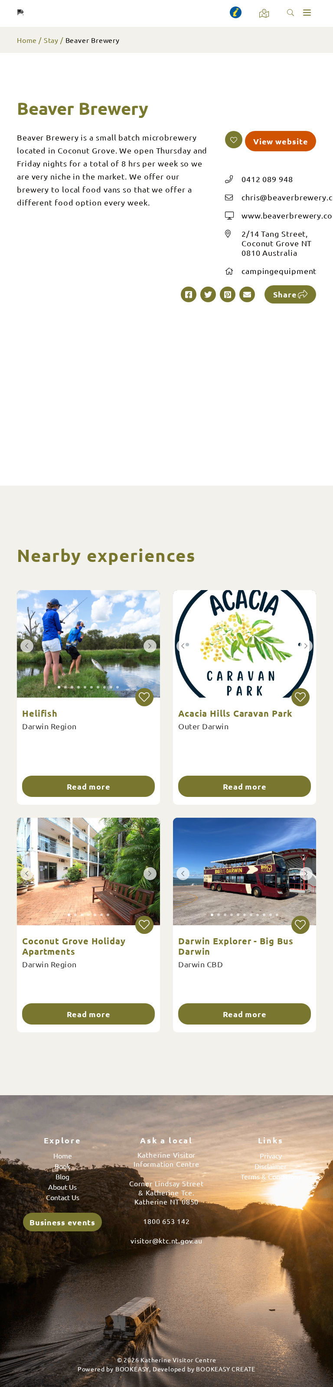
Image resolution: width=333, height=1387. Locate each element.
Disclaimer (271, 1166)
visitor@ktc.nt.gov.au (166, 1240)
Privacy (271, 1155)
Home (27, 40)
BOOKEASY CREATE (225, 1369)
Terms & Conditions (271, 1176)
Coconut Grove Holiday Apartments (74, 946)
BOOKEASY (132, 1369)
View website (280, 141)
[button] (233, 139)
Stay (51, 40)
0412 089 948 (267, 178)
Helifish (40, 713)
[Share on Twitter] (208, 294)
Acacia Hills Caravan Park (235, 713)
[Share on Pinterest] (227, 294)
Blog (62, 1176)
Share (285, 294)
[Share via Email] (247, 294)
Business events (62, 1222)
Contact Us (62, 1197)
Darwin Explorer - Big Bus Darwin (236, 946)
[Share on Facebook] (188, 294)
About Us (62, 1186)
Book (62, 1166)
